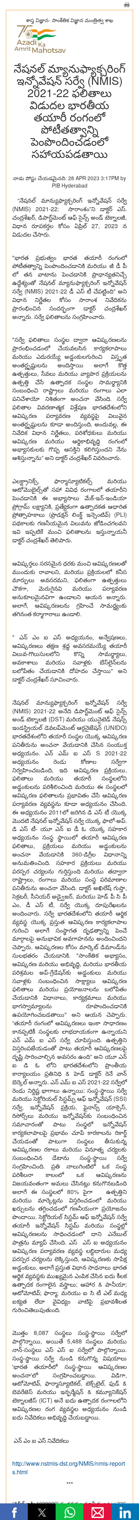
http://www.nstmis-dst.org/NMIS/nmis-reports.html (68, 1467)
